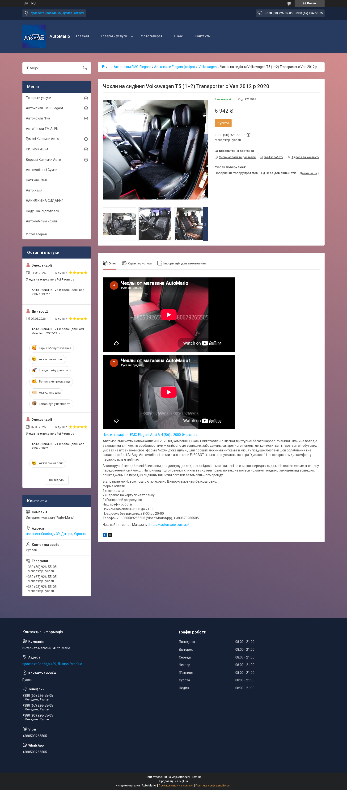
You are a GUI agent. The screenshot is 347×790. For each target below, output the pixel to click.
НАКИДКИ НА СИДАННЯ (44, 201)
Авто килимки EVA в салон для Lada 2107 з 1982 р (58, 292)
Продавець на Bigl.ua (173, 781)
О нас (178, 36)
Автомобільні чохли (41, 221)
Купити (223, 123)
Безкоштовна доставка (236, 151)
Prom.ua (196, 777)
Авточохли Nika (38, 118)
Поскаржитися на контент (176, 785)
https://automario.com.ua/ (169, 525)
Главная (82, 36)
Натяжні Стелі (36, 180)
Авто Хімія (34, 190)
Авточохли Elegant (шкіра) (174, 67)
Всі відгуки (56, 480)
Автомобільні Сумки (41, 170)
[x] (110, 536)
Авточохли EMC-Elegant (132, 67)
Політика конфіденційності (213, 785)
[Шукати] (85, 68)
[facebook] (105, 536)
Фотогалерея (151, 36)
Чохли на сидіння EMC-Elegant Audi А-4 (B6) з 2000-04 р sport (150, 435)
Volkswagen (208, 67)
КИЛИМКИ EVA (37, 149)
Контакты (203, 36)
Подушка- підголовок (42, 211)
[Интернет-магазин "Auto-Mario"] (34, 36)
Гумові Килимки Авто (42, 139)
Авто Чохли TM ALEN (42, 129)
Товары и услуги (114, 36)
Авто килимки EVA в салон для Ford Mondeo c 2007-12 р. (58, 331)
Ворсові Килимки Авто (43, 159)
